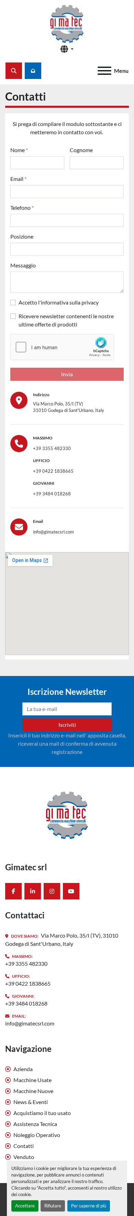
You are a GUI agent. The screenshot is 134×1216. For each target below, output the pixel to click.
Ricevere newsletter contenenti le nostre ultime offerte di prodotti (66, 320)
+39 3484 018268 (52, 493)
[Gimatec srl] (67, 814)
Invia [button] (67, 374)
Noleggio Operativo (36, 1135)
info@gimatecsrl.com (53, 532)
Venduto (23, 1157)
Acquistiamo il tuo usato (42, 1113)
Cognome (81, 150)
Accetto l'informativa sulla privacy (59, 302)
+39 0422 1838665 (53, 471)
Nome (19, 150)
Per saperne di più (88, 1205)
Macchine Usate (32, 1080)
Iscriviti (67, 724)
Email (18, 178)
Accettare (25, 1205)
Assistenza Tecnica (35, 1124)
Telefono (22, 207)
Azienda (23, 1069)
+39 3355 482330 (52, 448)
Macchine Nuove (33, 1091)
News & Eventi (30, 1102)
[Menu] (104, 71)
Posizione (21, 236)
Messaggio (23, 265)
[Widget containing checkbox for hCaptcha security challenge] (62, 347)
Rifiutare (52, 1205)
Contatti (23, 1146)
